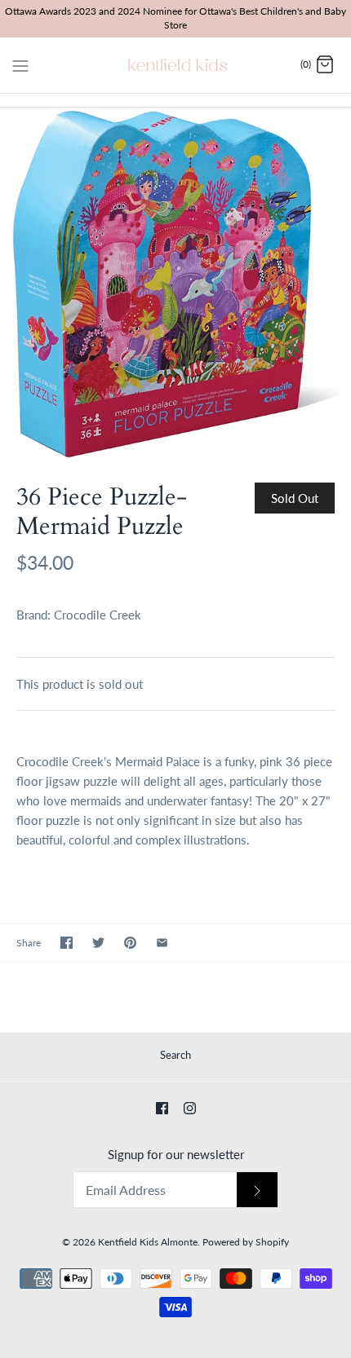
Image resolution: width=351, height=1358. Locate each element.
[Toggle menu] (20, 64)
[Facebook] (162, 1108)
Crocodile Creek (97, 614)
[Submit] (257, 1189)
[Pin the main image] (130, 943)
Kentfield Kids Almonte (148, 1242)
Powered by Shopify (245, 1242)
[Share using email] (162, 943)
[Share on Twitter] (98, 943)
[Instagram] (190, 1108)
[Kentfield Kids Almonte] (176, 65)
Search (175, 1054)
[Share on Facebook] (66, 943)
